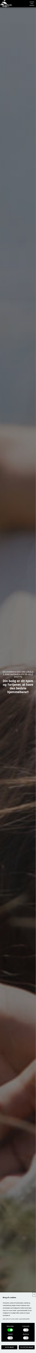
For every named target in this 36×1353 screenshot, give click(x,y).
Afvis (9, 1347)
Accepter (26, 1347)
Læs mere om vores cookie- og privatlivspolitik (16, 1319)
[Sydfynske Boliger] (6, 3)
